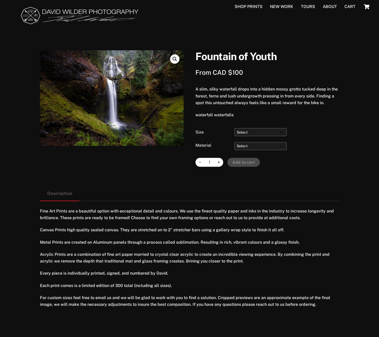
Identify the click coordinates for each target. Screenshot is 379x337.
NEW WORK (281, 6)
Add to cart (243, 162)
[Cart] (366, 7)
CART (350, 6)
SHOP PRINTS (248, 6)
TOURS (308, 6)
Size (199, 132)
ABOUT (330, 6)
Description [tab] (59, 193)
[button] (174, 59)
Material (203, 145)
